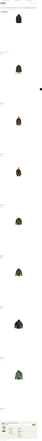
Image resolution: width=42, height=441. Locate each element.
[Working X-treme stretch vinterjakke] (18, 32)
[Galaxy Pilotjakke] (18, 236)
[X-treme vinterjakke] (18, 83)
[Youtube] (4, 431)
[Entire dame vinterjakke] (18, 185)
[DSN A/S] (3, 3)
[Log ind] (31, 3)
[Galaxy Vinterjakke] (18, 287)
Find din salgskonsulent (28, 7)
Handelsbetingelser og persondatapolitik (20, 431)
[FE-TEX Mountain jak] (18, 338)
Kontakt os (19, 433)
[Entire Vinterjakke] (18, 134)
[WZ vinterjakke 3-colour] (18, 389)
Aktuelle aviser (9, 7)
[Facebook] (3, 431)
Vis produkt (1, 54)
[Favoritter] (34, 3)
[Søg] (36, 6)
